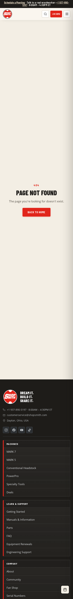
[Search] (45, 14)
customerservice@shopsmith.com (27, 415)
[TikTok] (29, 430)
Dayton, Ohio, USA (18, 420)
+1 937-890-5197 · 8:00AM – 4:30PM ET (29, 409)
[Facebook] (14, 430)
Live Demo (56, 14)
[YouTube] (21, 430)
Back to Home (37, 212)
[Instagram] (6, 430)
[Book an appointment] (65, 589)
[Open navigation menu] (66, 14)
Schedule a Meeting (14, 2)
